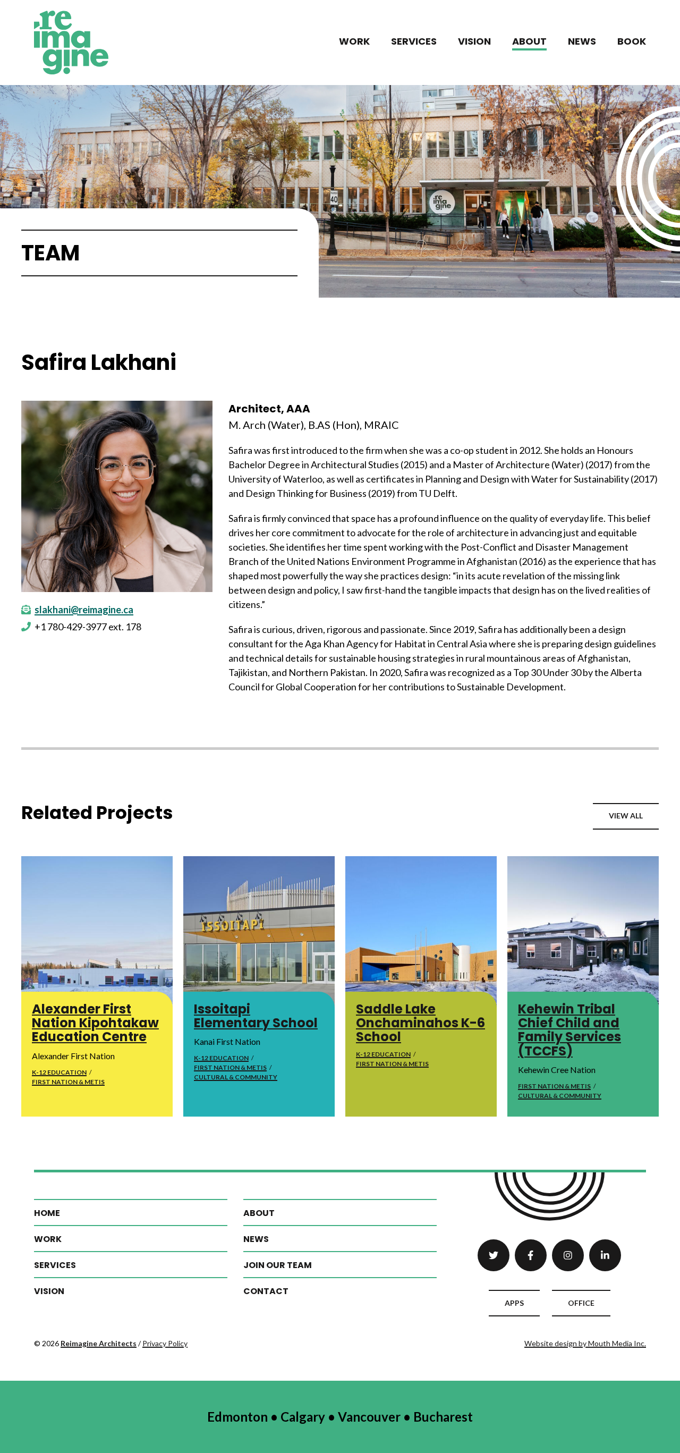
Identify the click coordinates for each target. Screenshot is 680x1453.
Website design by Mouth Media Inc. (585, 1343)
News (582, 41)
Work (354, 41)
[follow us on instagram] (568, 1255)
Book (631, 41)
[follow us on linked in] (605, 1255)
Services (414, 41)
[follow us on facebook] (531, 1255)
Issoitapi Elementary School (256, 1016)
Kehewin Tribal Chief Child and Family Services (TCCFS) (569, 1030)
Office (581, 1302)
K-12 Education (59, 1072)
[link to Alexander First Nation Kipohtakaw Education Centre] (97, 932)
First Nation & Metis (68, 1082)
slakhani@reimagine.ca (84, 609)
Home (47, 1213)
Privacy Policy (165, 1343)
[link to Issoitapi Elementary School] (259, 932)
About (529, 41)
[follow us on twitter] (493, 1255)
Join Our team (277, 1265)
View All (626, 815)
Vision (474, 41)
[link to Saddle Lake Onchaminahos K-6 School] (421, 932)
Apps (514, 1302)
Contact (265, 1291)
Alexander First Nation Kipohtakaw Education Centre (95, 1023)
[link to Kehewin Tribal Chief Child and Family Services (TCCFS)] (583, 932)
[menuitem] (354, 42)
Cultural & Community (235, 1077)
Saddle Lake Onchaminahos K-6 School (420, 1023)
